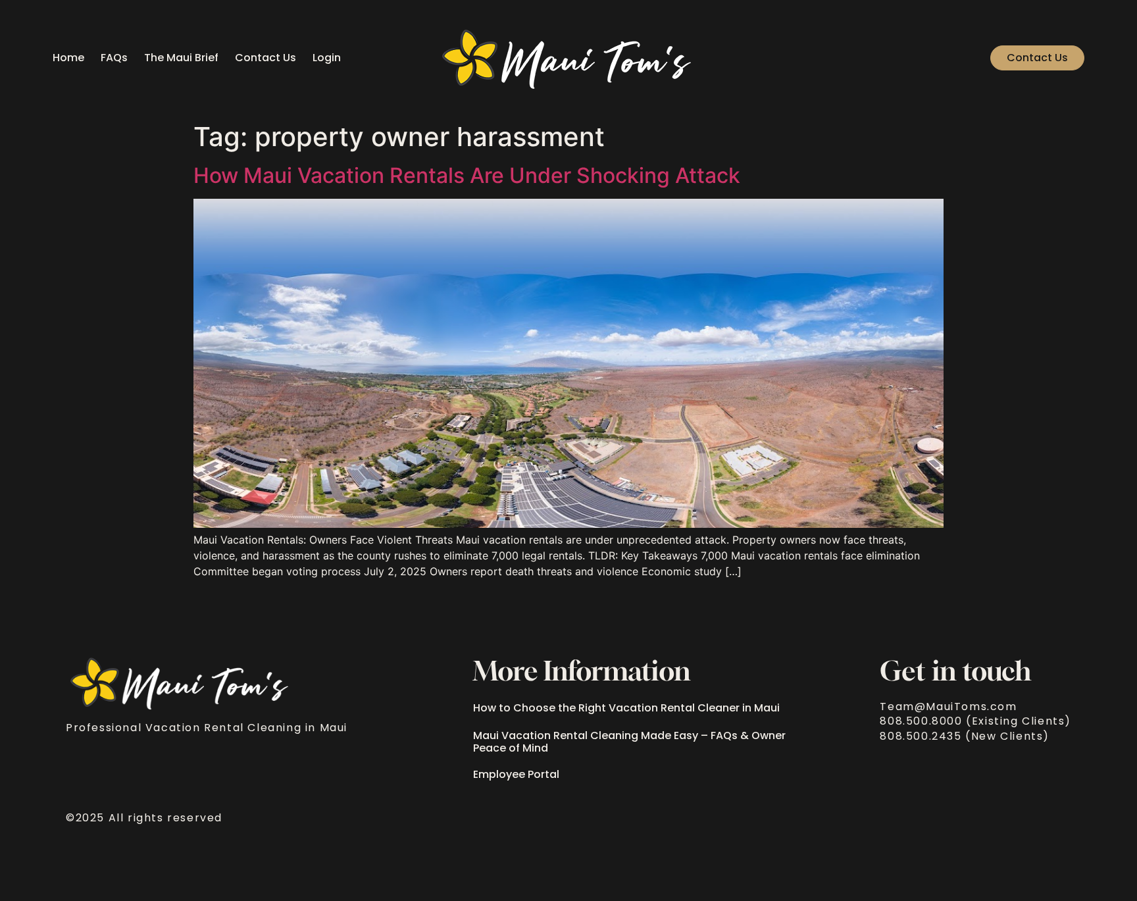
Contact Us (265, 57)
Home (68, 57)
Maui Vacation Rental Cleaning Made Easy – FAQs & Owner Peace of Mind (629, 741)
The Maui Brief (181, 57)
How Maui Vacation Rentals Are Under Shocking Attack (466, 175)
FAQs (114, 57)
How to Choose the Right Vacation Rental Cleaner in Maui (626, 708)
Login (327, 57)
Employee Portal (516, 774)
